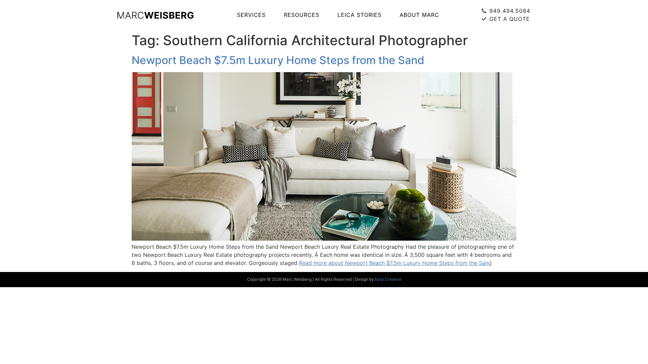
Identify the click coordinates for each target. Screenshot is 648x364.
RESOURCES (301, 14)
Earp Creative (388, 279)
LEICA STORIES (359, 14)
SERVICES (251, 14)
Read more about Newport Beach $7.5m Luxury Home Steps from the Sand (395, 263)
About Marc (419, 14)
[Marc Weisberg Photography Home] (155, 15)
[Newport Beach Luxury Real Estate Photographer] (324, 238)
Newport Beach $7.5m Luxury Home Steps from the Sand (278, 60)
